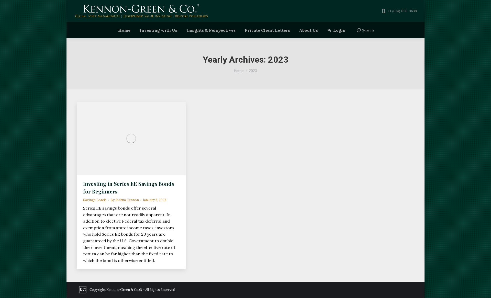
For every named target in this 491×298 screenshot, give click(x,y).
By (124, 200)
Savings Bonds (95, 200)
